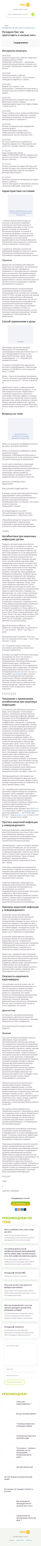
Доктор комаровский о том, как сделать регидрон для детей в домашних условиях (18, 1307)
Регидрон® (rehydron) (14, 1327)
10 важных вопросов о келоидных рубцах (25, 1425)
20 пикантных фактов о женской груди (26, 1437)
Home (6, 26)
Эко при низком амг (24, 1467)
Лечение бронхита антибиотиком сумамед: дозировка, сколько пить (20, 436)
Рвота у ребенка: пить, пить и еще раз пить (19, 1230)
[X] (25, 1209)
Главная (11, 1540)
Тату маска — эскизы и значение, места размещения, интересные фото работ (26, 1452)
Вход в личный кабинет (26, 1414)
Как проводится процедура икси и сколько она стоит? (24, 1503)
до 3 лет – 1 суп (20, 815)
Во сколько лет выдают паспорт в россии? (18, 1490)
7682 (24, 4)
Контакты (29, 1540)
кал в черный (17, 674)
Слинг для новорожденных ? (23, 1403)
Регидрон (20, 341)
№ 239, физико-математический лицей (18, 1478)
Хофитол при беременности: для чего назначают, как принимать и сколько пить (20, 213)
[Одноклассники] (19, 1209)
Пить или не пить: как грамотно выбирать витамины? (18, 1286)
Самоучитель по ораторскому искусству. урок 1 (26, 1518)
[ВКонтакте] (16, 1209)
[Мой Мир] (22, 1209)
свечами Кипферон (31, 811)
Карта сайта (20, 1540)
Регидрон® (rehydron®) (14, 1273)
